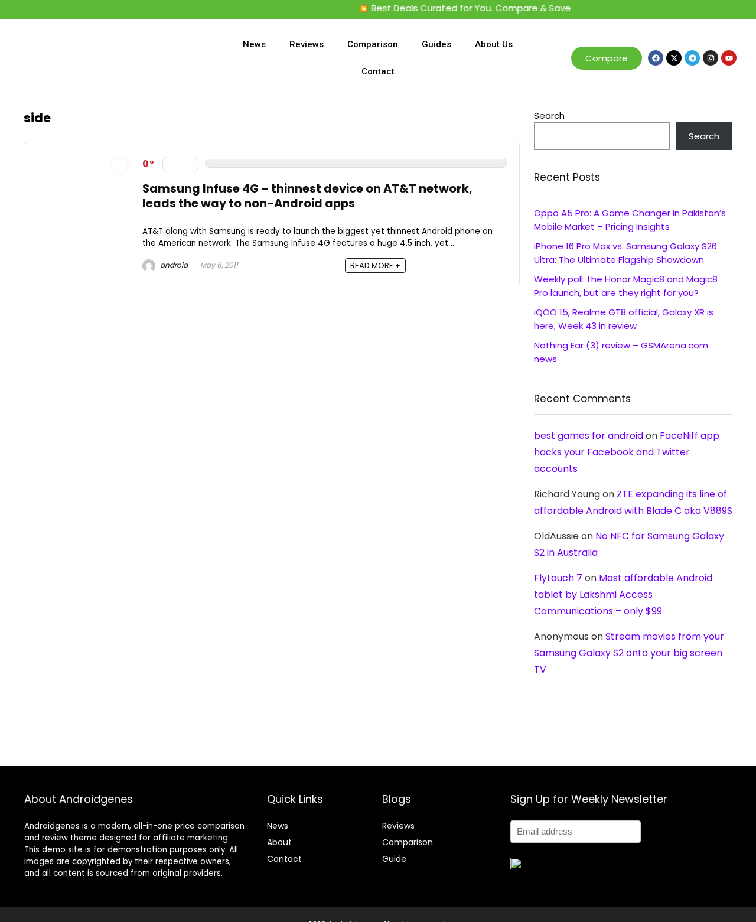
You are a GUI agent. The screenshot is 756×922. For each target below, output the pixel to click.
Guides (436, 44)
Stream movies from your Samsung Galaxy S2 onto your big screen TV (629, 653)
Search (549, 115)
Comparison (372, 44)
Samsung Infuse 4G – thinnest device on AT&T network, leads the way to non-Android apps (307, 196)
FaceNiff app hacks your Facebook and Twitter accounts (626, 452)
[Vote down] (170, 164)
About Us (494, 44)
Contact (378, 71)
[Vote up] (190, 164)
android (173, 265)
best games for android (588, 435)
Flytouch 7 (558, 578)
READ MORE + (375, 265)
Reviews (306, 44)
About (279, 842)
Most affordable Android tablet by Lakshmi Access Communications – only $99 (623, 594)
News (254, 44)
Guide (394, 859)
